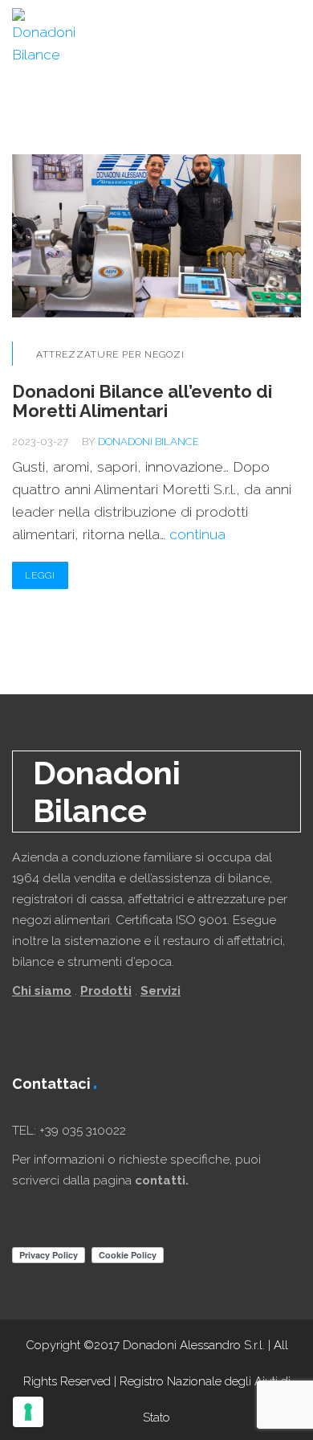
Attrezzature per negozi (110, 354)
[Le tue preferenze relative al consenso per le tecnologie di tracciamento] (28, 1412)
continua (197, 534)
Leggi (40, 575)
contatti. (162, 1180)
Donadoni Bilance (148, 442)
